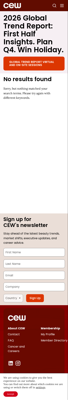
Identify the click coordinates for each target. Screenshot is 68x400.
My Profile (48, 334)
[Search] (54, 5)
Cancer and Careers (16, 348)
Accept (10, 394)
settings (40, 387)
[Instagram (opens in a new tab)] (18, 363)
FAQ (11, 340)
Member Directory (54, 340)
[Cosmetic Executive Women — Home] (12, 5)
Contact (14, 334)
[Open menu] (62, 5)
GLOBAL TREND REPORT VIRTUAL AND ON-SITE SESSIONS (31, 63)
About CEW (16, 328)
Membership (50, 328)
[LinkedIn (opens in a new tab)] (11, 363)
